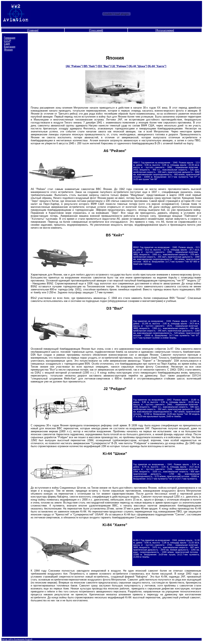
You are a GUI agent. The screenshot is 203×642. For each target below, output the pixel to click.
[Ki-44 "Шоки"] (138, 66)
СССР (7, 40)
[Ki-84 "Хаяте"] (157, 66)
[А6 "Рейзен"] (74, 66)
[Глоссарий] (96, 30)
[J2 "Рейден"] (119, 66)
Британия (9, 46)
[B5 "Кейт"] (90, 66)
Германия (9, 37)
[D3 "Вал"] (104, 66)
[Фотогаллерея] (164, 30)
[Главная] (32, 30)
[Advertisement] (115, 42)
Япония (8, 49)
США (7, 43)
